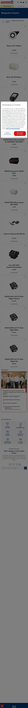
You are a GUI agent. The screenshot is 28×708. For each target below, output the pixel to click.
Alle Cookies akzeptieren (20, 133)
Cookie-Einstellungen (7, 133)
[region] (14, 119)
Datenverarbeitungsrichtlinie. (13, 128)
